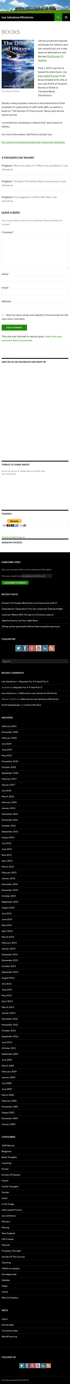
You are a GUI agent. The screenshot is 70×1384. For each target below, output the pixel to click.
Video (5, 1286)
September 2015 (10, 831)
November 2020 (10, 732)
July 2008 (6, 1083)
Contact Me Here (32, 704)
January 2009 (8, 1077)
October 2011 (9, 1048)
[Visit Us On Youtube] (38, 647)
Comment (8, 232)
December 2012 (10, 1018)
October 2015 (9, 825)
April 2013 (7, 1001)
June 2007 (7, 1089)
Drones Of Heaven (11, 1174)
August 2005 (8, 1112)
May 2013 (7, 995)
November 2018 (10, 761)
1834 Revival (8, 1145)
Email (5, 287)
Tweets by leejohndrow (13, 537)
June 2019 (7, 749)
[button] (18, 64)
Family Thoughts (10, 1186)
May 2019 (7, 755)
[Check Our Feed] (51, 647)
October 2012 (9, 1030)
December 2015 (10, 814)
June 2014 (7, 919)
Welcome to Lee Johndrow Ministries (38, 693)
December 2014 (10, 884)
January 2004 (8, 1124)
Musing (5, 1227)
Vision (5, 1291)
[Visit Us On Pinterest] (31, 647)
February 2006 (9, 1100)
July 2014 (6, 913)
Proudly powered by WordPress (15, 1380)
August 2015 (8, 837)
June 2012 (7, 1042)
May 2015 (7, 855)
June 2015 (7, 849)
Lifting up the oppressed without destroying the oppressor (31, 626)
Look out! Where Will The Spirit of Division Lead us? (28, 614)
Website (6, 301)
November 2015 (10, 819)
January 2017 (8, 784)
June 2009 (7, 1059)
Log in (5, 1319)
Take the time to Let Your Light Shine (20, 620)
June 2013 (7, 989)
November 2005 (10, 1106)
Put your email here (11, 576)
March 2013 (8, 1007)
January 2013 (8, 1013)
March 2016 (8, 796)
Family (5, 1180)
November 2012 (10, 1024)
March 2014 (8, 936)
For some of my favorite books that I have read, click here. (33, 142)
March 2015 (8, 866)
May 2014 (7, 925)
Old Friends (8, 1239)
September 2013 (10, 972)
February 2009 (9, 1071)
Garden (5, 1192)
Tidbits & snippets (11, 1268)
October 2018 (9, 767)
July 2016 (6, 790)
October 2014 (9, 895)
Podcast (6, 1245)
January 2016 (8, 808)
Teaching (6, 1262)
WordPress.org (9, 1336)
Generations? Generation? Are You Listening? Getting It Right (32, 608)
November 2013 (10, 960)
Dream (5, 1168)
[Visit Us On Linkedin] (45, 647)
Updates (6, 1280)
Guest (4, 1198)
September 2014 (10, 901)
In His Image (8, 1204)
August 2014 (8, 907)
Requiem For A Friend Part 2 (33, 681)
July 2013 (6, 983)
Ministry (6, 1221)
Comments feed (10, 1330)
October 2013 (9, 966)
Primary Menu (66, 17)
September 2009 (10, 1054)
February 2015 (9, 872)
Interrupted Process (12, 1209)
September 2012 (10, 1036)
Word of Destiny (10, 1297)
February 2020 (9, 737)
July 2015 (6, 843)
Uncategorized (9, 1274)
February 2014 (9, 942)
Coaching (6, 1163)
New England (8, 1233)
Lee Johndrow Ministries (18, 17)
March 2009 (8, 1065)
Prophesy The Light (11, 1250)
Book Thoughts (9, 1157)
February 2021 (9, 726)
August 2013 (8, 977)
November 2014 (10, 890)
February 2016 (9, 802)
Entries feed (8, 1324)
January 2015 (8, 878)
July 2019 (6, 743)
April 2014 (7, 931)
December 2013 (10, 954)
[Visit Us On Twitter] (18, 647)
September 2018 (10, 773)
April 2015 (7, 860)
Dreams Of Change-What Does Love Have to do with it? (29, 603)
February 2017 (9, 778)
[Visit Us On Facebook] (25, 647)
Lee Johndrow (9, 681)
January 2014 (8, 948)
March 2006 (8, 1094)
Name (6, 273)
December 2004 (10, 1118)
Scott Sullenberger (11, 704)
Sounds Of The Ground (13, 1256)
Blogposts (7, 1151)
